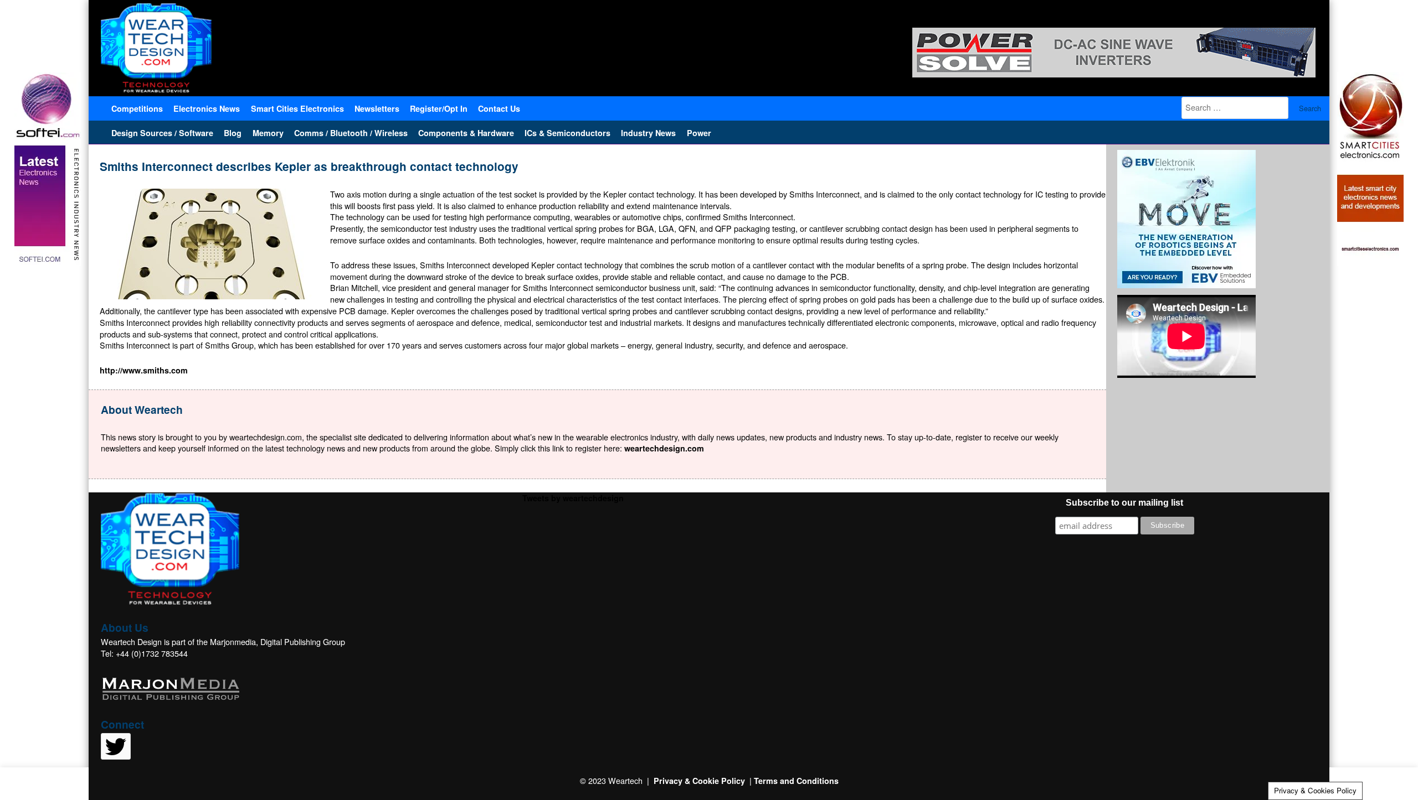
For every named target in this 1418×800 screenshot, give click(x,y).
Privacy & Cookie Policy (699, 780)
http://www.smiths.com (144, 370)
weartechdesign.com (664, 448)
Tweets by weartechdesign (573, 497)
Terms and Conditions (796, 780)
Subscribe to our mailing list (1124, 502)
